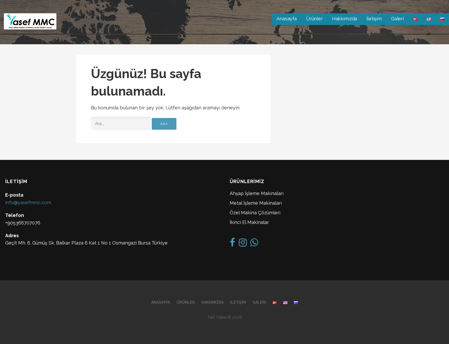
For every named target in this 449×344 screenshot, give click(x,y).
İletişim (374, 18)
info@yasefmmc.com (28, 202)
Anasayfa (286, 18)
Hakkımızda (344, 18)
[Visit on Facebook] (232, 244)
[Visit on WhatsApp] (254, 244)
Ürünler (314, 18)
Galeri (397, 18)
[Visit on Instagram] (243, 244)
